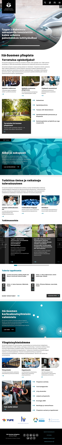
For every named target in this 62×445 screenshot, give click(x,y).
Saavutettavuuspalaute (49, 431)
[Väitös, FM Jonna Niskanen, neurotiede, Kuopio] (33, 289)
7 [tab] (32, 265)
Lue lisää (7, 329)
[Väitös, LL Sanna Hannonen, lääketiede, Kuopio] (4, 289)
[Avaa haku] (45, 2)
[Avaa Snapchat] (37, 435)
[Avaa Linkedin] (34, 435)
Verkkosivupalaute (48, 442)
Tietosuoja (49, 435)
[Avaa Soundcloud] (28, 438)
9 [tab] (38, 265)
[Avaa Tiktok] (31, 438)
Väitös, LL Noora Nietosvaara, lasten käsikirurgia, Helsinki (46, 275)
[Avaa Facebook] (24, 435)
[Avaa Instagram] (27, 435)
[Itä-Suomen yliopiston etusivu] (9, 6)
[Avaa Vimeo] (34, 438)
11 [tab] (44, 265)
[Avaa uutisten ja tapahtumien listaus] (49, 2)
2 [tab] (11, 45)
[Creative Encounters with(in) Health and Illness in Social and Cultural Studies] (4, 279)
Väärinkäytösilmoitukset (49, 438)
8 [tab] (35, 265)
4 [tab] (24, 45)
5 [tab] (30, 45)
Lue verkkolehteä (9, 167)
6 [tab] (36, 45)
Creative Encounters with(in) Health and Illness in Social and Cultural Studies (18, 275)
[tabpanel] (20, 35)
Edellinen (1, 5)
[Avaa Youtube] (30, 435)
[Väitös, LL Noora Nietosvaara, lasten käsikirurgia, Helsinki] (33, 279)
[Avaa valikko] (59, 2)
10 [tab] (41, 265)
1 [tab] (5, 45)
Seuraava (60, 5)
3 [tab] (18, 45)
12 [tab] (47, 265)
